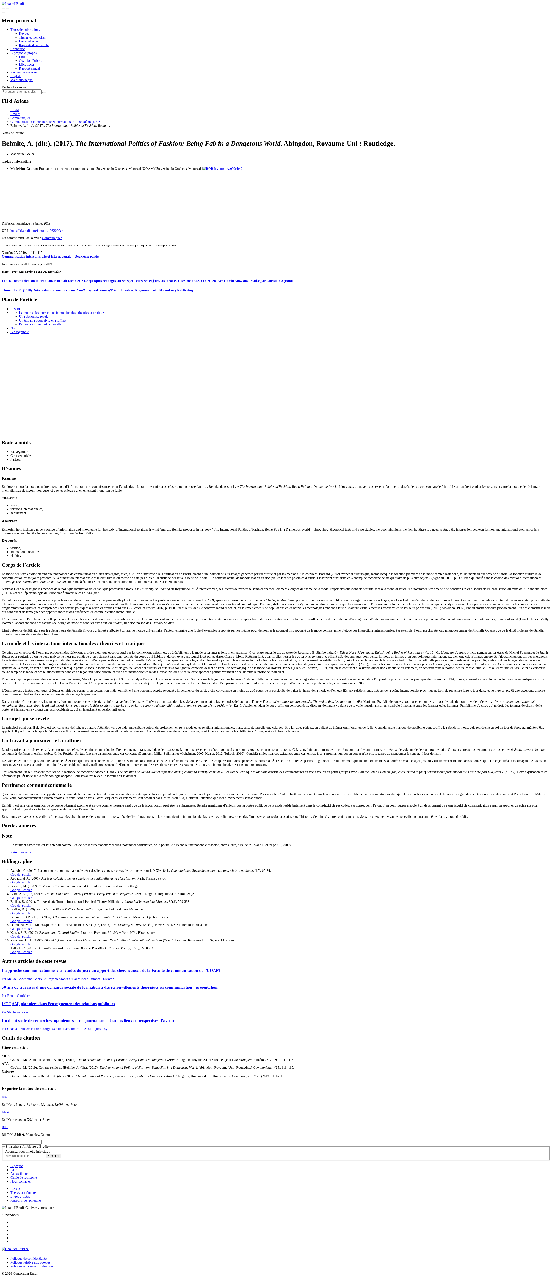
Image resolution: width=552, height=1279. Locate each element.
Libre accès (26, 64)
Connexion (17, 49)
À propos (30, 53)
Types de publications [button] (25, 29)
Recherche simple (14, 87)
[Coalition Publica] (15, 1249)
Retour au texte (20, 852)
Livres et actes (28, 41)
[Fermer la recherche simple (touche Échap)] (7, 8)
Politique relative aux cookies (30, 1262)
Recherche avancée (23, 72)
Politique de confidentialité (28, 1258)
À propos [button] (17, 53)
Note (13, 328)
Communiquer (20, 118)
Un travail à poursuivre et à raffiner (43, 320)
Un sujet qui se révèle (33, 316)
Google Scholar (21, 874)
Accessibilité (19, 1173)
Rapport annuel (29, 68)
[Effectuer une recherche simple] (3, 8)
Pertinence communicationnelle (40, 324)
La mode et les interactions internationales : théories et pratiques (62, 312)
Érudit (23, 57)
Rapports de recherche (34, 45)
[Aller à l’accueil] (13, 3)
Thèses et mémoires (32, 37)
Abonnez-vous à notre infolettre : (27, 1151)
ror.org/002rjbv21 (232, 168)
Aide (13, 1170)
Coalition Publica (30, 60)
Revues (24, 33)
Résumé (15, 309)
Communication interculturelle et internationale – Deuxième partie (55, 122)
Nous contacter (20, 1181)
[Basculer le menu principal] (3, 12)
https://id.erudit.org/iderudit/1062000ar (36, 230)
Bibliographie (19, 332)
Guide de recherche (23, 1177)
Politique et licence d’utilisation (31, 1266)
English (15, 76)
